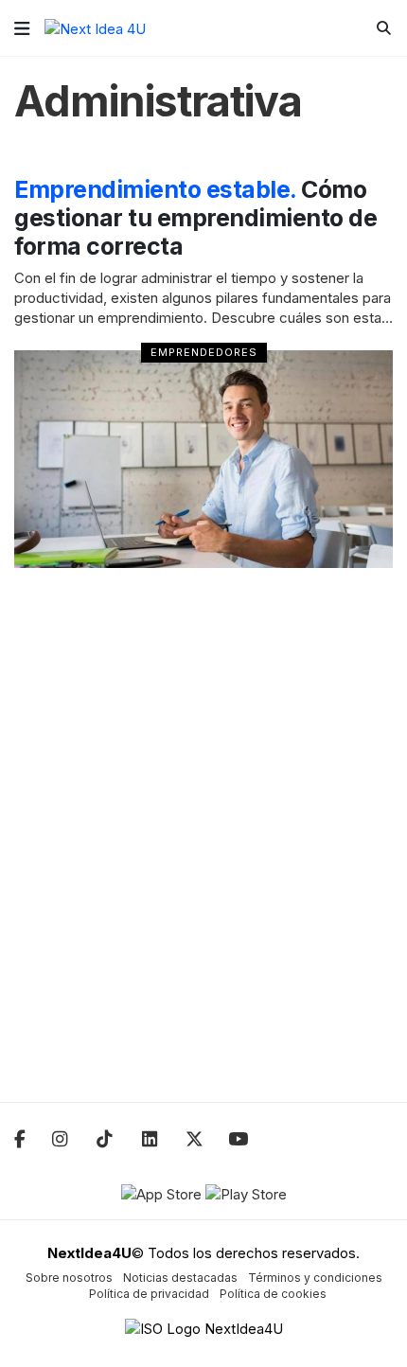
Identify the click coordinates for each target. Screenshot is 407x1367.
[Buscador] (384, 28)
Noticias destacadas (180, 1277)
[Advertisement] (203, 847)
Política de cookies (273, 1294)
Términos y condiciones (315, 1277)
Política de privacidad (149, 1294)
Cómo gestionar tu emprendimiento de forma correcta (195, 217)
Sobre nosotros (69, 1277)
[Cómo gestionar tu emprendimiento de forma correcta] (203, 459)
